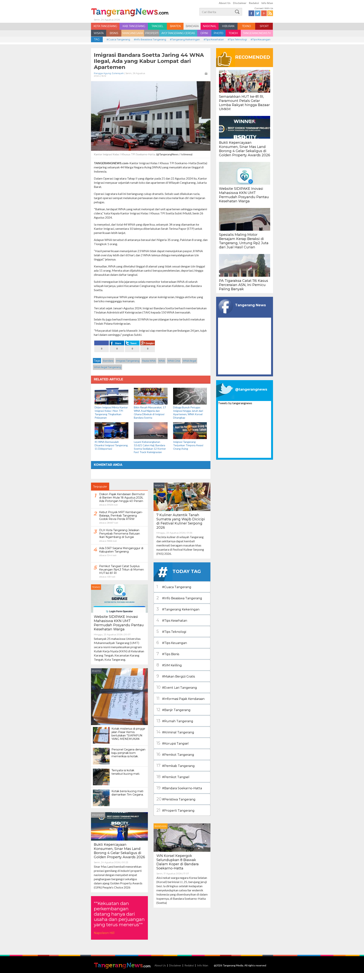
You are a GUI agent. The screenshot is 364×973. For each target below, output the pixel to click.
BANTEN (175, 26)
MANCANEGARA (132, 33)
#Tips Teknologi (237, 39)
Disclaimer (239, 3)
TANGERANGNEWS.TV (257, 33)
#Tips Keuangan (260, 39)
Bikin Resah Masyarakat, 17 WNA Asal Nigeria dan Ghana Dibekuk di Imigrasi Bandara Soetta (150, 412)
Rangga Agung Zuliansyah (109, 73)
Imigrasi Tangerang (127, 360)
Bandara (108, 360)
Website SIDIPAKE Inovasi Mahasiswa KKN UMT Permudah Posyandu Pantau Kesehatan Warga (119, 623)
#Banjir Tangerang (173, 709)
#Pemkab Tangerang (175, 765)
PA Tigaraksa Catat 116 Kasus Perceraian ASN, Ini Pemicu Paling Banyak (243, 285)
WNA (161, 360)
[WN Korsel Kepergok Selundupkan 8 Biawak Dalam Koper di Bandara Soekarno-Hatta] (182, 837)
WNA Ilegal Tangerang (107, 367)
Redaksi (254, 3)
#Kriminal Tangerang (175, 732)
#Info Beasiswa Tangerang (150, 39)
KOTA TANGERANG (105, 26)
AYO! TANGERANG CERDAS (178, 33)
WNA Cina (174, 360)
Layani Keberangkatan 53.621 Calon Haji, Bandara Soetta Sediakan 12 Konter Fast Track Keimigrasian (150, 447)
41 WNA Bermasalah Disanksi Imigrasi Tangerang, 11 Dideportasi (111, 445)
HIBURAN (228, 26)
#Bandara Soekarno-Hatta (179, 787)
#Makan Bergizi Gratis (175, 676)
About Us (225, 3)
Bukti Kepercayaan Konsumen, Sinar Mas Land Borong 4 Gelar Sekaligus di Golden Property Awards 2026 (119, 850)
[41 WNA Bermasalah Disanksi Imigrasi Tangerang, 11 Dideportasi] (111, 430)
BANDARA (192, 26)
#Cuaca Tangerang (118, 39)
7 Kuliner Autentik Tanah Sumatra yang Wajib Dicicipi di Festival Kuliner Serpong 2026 (180, 521)
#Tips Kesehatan (214, 39)
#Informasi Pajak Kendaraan (180, 698)
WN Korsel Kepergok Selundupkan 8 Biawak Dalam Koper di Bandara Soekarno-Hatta (177, 862)
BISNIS (114, 33)
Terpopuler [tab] (100, 486)
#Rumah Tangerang (174, 720)
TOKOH (233, 33)
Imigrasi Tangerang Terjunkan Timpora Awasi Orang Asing (188, 445)
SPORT (264, 26)
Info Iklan (267, 3)
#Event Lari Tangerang (176, 687)
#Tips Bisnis (167, 653)
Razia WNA (149, 360)
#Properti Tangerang (175, 810)
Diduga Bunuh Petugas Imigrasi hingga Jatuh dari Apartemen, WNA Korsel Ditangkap (188, 412)
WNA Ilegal (189, 360)
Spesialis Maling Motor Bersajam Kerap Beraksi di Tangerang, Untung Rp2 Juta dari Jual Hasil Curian (243, 241)
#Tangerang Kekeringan (185, 39)
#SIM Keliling (169, 664)
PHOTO (218, 33)
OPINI (204, 33)
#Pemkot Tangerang (175, 754)
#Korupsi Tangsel (172, 743)
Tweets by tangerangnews (235, 403)
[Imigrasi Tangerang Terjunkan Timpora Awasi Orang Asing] (190, 430)
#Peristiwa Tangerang (175, 799)
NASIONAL (209, 26)
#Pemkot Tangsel (172, 776)
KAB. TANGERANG (133, 26)
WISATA (99, 33)
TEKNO (246, 26)
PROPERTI (151, 33)
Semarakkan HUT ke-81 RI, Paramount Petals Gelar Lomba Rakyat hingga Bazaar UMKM (244, 103)
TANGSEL (157, 26)
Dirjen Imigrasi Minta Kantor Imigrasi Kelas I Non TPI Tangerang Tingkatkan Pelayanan (111, 412)
